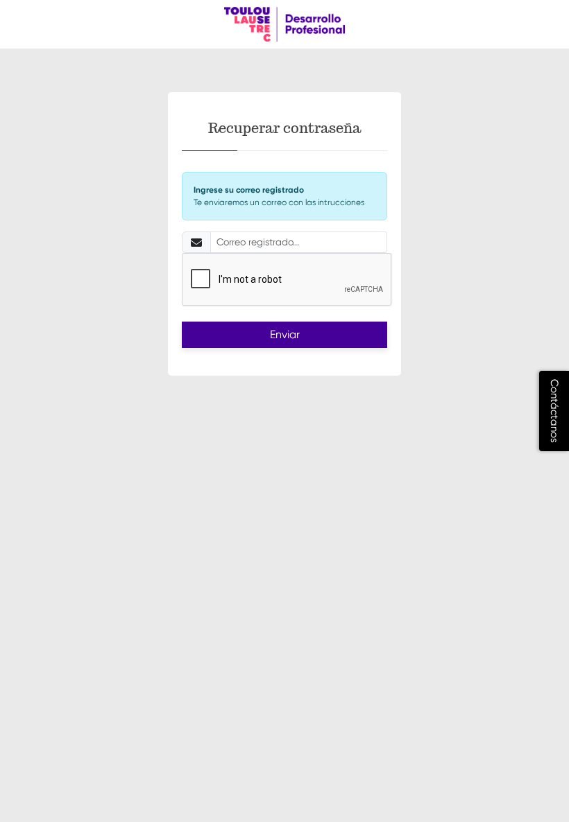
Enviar (285, 334)
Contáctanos (554, 411)
